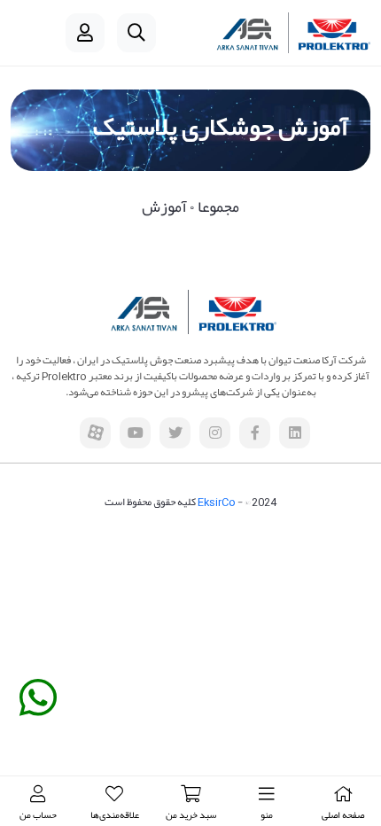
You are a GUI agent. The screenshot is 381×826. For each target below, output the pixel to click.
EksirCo (217, 501)
